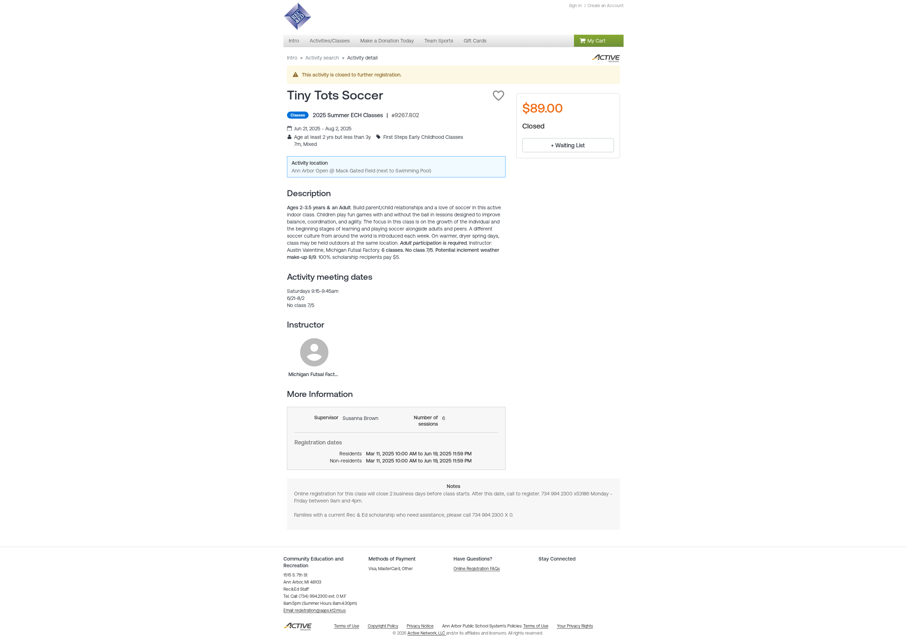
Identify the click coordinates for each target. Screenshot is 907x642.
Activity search (322, 58)
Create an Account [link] (605, 5)
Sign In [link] (575, 5)
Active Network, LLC (426, 633)
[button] (498, 95)
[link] (314, 352)
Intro (292, 58)
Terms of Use (535, 626)
